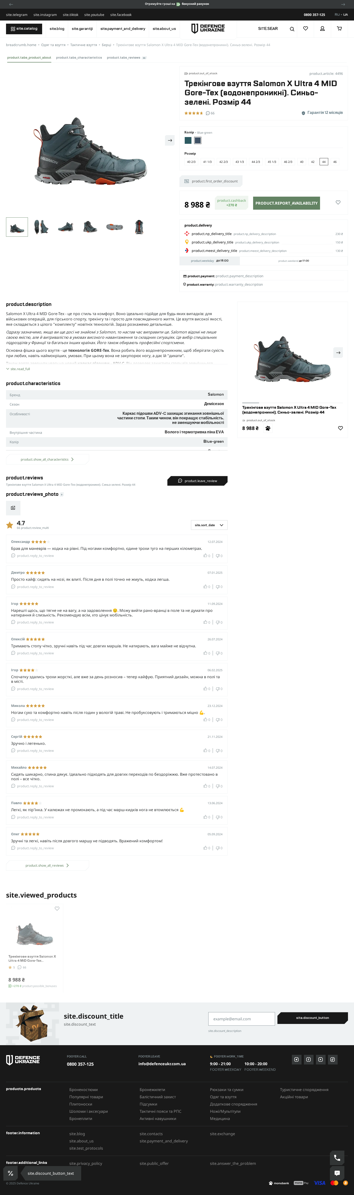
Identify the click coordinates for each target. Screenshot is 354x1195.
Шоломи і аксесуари (88, 1111)
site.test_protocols (86, 1148)
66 (24, 967)
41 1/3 (207, 162)
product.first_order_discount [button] (215, 181)
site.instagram (45, 14)
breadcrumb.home (21, 44)
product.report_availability (287, 203)
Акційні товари (294, 1096)
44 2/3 (256, 162)
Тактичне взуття (83, 44)
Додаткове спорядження (233, 1104)
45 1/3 (272, 162)
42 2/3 (223, 162)
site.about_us (164, 29)
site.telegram (16, 14)
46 (335, 162)
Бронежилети (152, 1089)
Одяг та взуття (53, 44)
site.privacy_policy (85, 1163)
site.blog (57, 29)
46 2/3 (288, 162)
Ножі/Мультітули (225, 1111)
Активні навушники (158, 1118)
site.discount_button (312, 1018)
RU (337, 14)
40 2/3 (191, 162)
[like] (338, 202)
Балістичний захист (158, 1096)
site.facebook (120, 14)
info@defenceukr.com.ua (162, 1063)
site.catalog (26, 29)
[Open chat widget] (337, 1173)
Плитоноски (80, 1104)
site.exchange (222, 1133)
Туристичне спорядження (304, 1089)
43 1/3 (240, 162)
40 (301, 162)
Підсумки (148, 1104)
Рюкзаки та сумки (226, 1089)
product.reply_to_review (35, 555)
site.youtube (94, 14)
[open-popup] (10, 1173)
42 (313, 162)
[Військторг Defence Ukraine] (34, 1060)
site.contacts (151, 1133)
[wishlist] (305, 29)
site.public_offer (154, 1163)
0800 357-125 (314, 14)
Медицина (220, 1118)
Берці (106, 44)
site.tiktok (70, 14)
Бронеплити (80, 1118)
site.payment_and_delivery (122, 29)
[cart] (339, 29)
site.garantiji (82, 29)
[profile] (322, 29)
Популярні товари (86, 1096)
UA (345, 14)
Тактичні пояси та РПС (160, 1111)
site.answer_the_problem (233, 1163)
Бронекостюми (83, 1089)
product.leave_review (201, 481)
